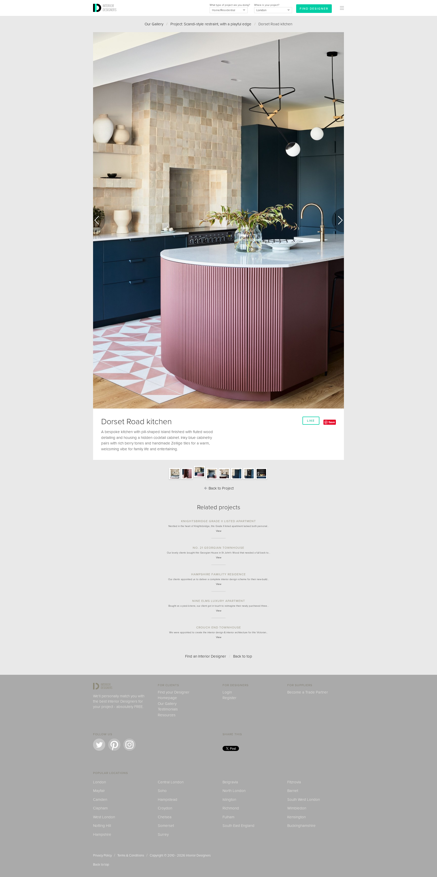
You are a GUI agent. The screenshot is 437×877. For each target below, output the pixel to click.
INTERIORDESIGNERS (109, 8)
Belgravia (230, 782)
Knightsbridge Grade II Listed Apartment (218, 521)
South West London (303, 799)
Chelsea (164, 817)
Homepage (167, 698)
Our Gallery (154, 24)
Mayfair (99, 790)
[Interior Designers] (98, 14)
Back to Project (221, 488)
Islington (229, 799)
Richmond (231, 808)
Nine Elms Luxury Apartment (218, 601)
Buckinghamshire (301, 825)
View (218, 531)
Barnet (292, 790)
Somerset (166, 825)
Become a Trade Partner (307, 692)
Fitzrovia (294, 782)
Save (332, 422)
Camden (100, 799)
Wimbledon (296, 808)
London (99, 782)
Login (227, 692)
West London (104, 817)
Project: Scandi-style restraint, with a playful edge (210, 24)
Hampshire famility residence (218, 574)
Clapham (100, 808)
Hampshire (102, 834)
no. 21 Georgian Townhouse (218, 547)
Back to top (242, 656)
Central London (171, 782)
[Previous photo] (99, 220)
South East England (238, 825)
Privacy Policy (102, 855)
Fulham (228, 817)
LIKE (311, 420)
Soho (162, 790)
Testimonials (168, 709)
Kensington (296, 817)
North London (234, 790)
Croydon (165, 808)
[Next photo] (338, 220)
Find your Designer (173, 692)
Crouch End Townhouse (218, 627)
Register (229, 698)
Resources (167, 715)
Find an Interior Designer (205, 656)
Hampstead (167, 799)
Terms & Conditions (130, 855)
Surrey (163, 834)
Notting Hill (102, 825)
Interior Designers (198, 855)
